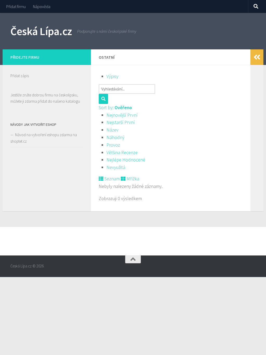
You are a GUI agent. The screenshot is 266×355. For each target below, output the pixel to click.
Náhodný (115, 137)
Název (112, 130)
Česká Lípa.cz (41, 31)
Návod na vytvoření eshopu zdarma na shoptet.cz (43, 138)
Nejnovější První (122, 115)
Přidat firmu (16, 6)
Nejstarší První (121, 122)
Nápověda (41, 6)
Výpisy (112, 76)
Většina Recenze (122, 152)
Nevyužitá (116, 167)
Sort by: (115, 107)
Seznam (111, 179)
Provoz (113, 145)
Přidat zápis (19, 75)
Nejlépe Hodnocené (126, 160)
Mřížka (132, 179)
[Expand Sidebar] (256, 57)
